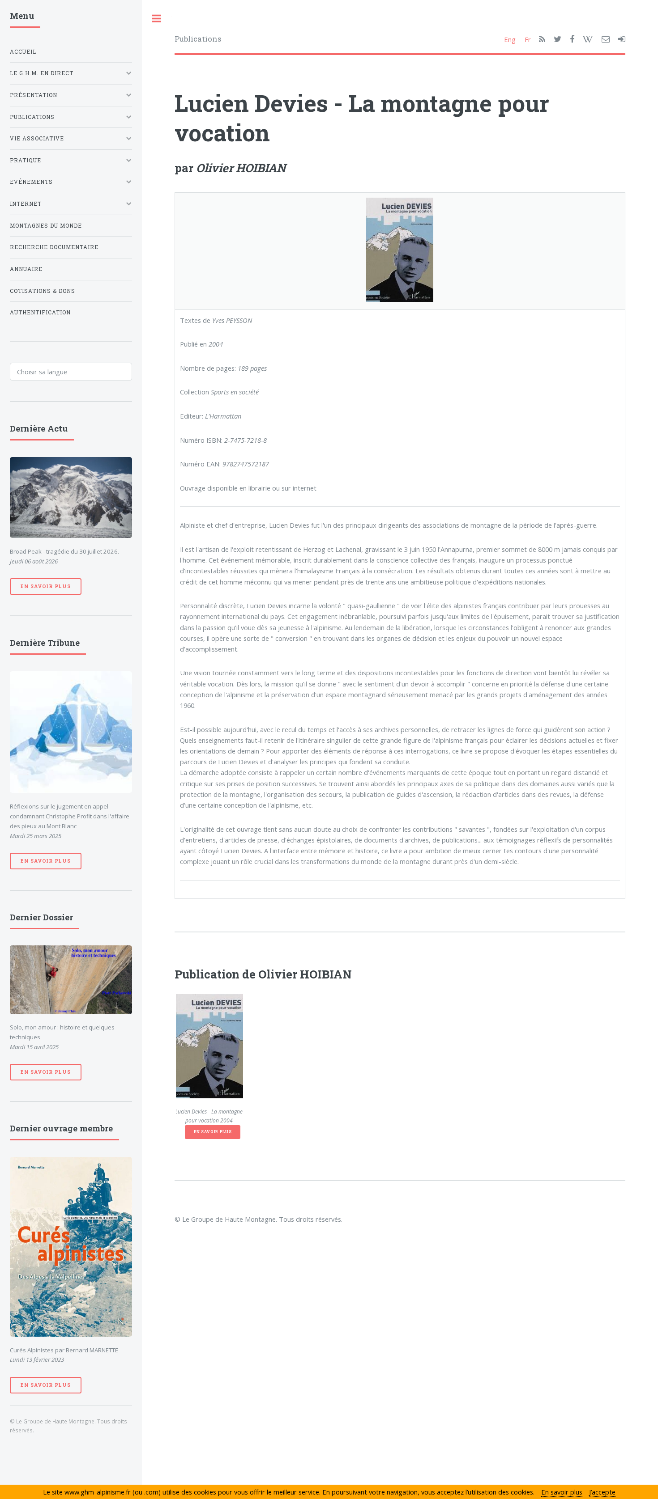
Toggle (156, 18)
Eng (510, 39)
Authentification (40, 312)
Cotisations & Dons (42, 291)
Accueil (23, 51)
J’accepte (602, 1491)
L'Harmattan (223, 415)
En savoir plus (212, 1131)
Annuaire (26, 269)
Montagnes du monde (46, 225)
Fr (528, 39)
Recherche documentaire (54, 247)
